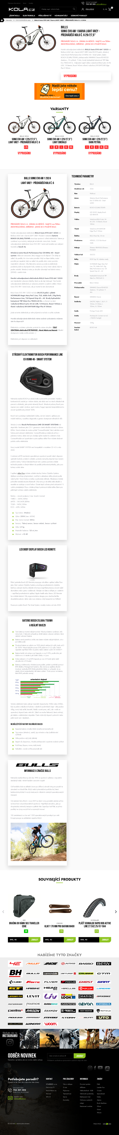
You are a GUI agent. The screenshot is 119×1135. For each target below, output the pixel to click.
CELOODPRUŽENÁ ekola (23, 20)
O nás (65, 1087)
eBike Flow (21, 473)
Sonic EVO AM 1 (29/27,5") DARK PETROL (94, 141)
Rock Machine (101, 1103)
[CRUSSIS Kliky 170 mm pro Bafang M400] (59, 909)
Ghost (99, 1106)
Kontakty (31, 3)
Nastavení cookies (86, 1106)
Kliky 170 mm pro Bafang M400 (59, 926)
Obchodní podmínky (87, 1094)
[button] (116, 912)
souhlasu (90, 1060)
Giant (99, 1109)
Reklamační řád (85, 1097)
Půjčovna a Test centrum (14, 3)
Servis (24, 3)
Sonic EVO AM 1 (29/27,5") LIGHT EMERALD (59, 141)
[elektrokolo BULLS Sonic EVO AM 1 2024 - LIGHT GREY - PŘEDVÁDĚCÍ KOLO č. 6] (24, 124)
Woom (99, 1113)
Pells (98, 1084)
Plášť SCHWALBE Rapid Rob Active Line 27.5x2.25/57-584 (95, 925)
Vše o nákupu (67, 1084)
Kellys (99, 1097)
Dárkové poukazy (79, 15)
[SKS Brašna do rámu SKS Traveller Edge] (24, 906)
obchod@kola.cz (101, 4)
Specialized (101, 1094)
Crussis (99, 1091)
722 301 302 (91, 4)
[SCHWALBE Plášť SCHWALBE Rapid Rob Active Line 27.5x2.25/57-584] (95, 907)
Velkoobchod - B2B (86, 1091)
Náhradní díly (61, 15)
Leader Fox (100, 1087)
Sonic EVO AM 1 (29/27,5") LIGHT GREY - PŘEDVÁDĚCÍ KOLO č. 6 (24, 141)
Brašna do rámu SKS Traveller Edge (24, 925)
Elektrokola (29, 15)
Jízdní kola (15, 15)
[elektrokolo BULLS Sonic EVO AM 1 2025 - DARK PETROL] (95, 124)
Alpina (99, 1100)
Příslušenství (44, 15)
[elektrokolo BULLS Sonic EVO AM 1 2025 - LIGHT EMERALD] (59, 124)
